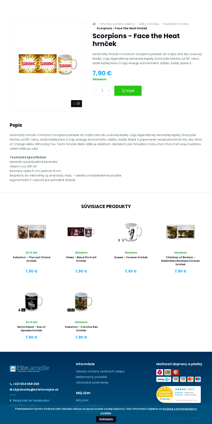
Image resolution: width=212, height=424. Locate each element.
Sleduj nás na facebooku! (31, 400)
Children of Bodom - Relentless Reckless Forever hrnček (180, 260)
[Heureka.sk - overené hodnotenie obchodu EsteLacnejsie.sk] (178, 394)
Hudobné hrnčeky (176, 24)
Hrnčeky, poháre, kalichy (117, 24)
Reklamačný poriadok (91, 377)
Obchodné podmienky (92, 382)
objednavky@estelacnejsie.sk (35, 389)
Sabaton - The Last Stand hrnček (31, 259)
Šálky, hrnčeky (149, 24)
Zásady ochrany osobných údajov (100, 371)
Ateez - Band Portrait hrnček (81, 259)
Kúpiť (130, 90)
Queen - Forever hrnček (131, 257)
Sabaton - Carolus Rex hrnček (81, 328)
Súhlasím (106, 419)
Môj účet (82, 400)
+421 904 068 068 (26, 384)
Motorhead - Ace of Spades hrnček (31, 328)
